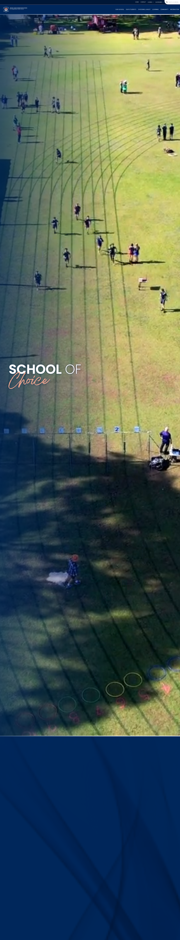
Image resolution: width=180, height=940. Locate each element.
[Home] (15, 9)
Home (137, 2)
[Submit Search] (166, 2)
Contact (143, 2)
